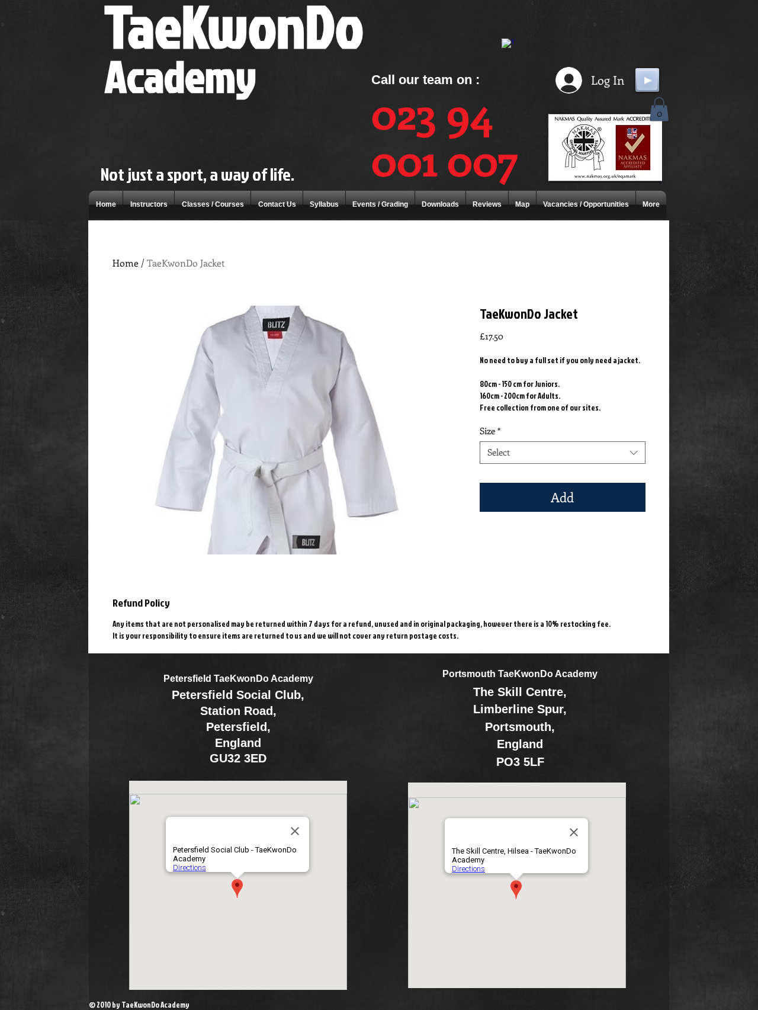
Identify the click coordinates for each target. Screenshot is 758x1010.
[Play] (647, 80)
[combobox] (562, 452)
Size (490, 431)
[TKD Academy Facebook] (507, 44)
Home (126, 262)
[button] (659, 109)
